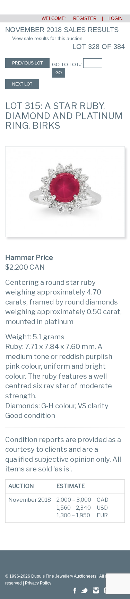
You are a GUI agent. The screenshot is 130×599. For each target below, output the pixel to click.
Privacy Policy (38, 583)
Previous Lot (27, 63)
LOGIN (115, 18)
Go (58, 72)
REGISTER (82, 18)
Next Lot (22, 84)
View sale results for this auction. (48, 38)
